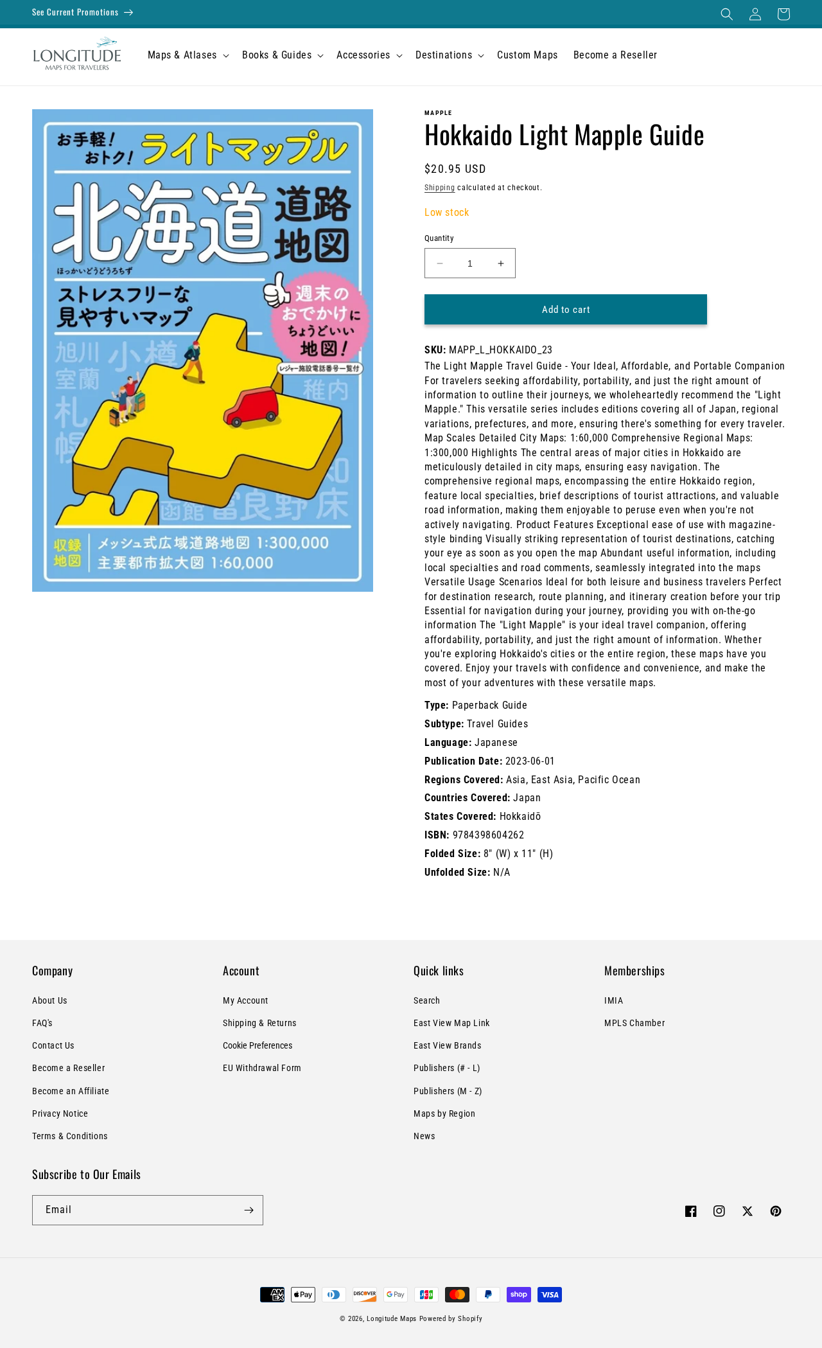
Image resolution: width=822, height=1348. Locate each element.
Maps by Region (444, 1113)
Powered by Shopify (451, 1319)
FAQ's (42, 1023)
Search (427, 1000)
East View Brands (448, 1045)
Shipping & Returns (260, 1023)
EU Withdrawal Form (262, 1068)
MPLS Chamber (634, 1023)
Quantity (438, 238)
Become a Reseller (68, 1068)
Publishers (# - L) (447, 1068)
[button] (727, 14)
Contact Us (53, 1045)
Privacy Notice (60, 1113)
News (424, 1136)
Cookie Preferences (257, 1045)
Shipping (439, 187)
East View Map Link (452, 1023)
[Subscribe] (248, 1210)
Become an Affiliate (70, 1091)
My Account (245, 1000)
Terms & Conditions (70, 1136)
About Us (49, 1000)
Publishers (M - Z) (448, 1091)
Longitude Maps (392, 1319)
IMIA (613, 1000)
